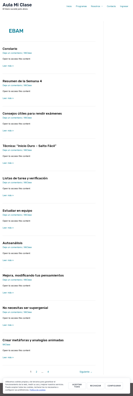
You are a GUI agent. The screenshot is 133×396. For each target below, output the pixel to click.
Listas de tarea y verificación (25, 178)
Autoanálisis (12, 243)
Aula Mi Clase (17, 5)
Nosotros (95, 6)
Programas (81, 6)
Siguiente (86, 371)
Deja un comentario (12, 53)
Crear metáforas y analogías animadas (33, 340)
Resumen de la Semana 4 (22, 81)
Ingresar (124, 6)
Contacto (111, 6)
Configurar (114, 386)
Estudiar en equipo (17, 211)
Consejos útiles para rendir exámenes (32, 113)
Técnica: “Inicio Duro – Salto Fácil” (29, 146)
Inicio (69, 6)
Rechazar (95, 386)
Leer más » (8, 65)
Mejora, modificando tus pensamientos (33, 275)
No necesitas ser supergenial (25, 308)
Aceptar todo (77, 385)
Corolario (10, 49)
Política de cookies (37, 390)
